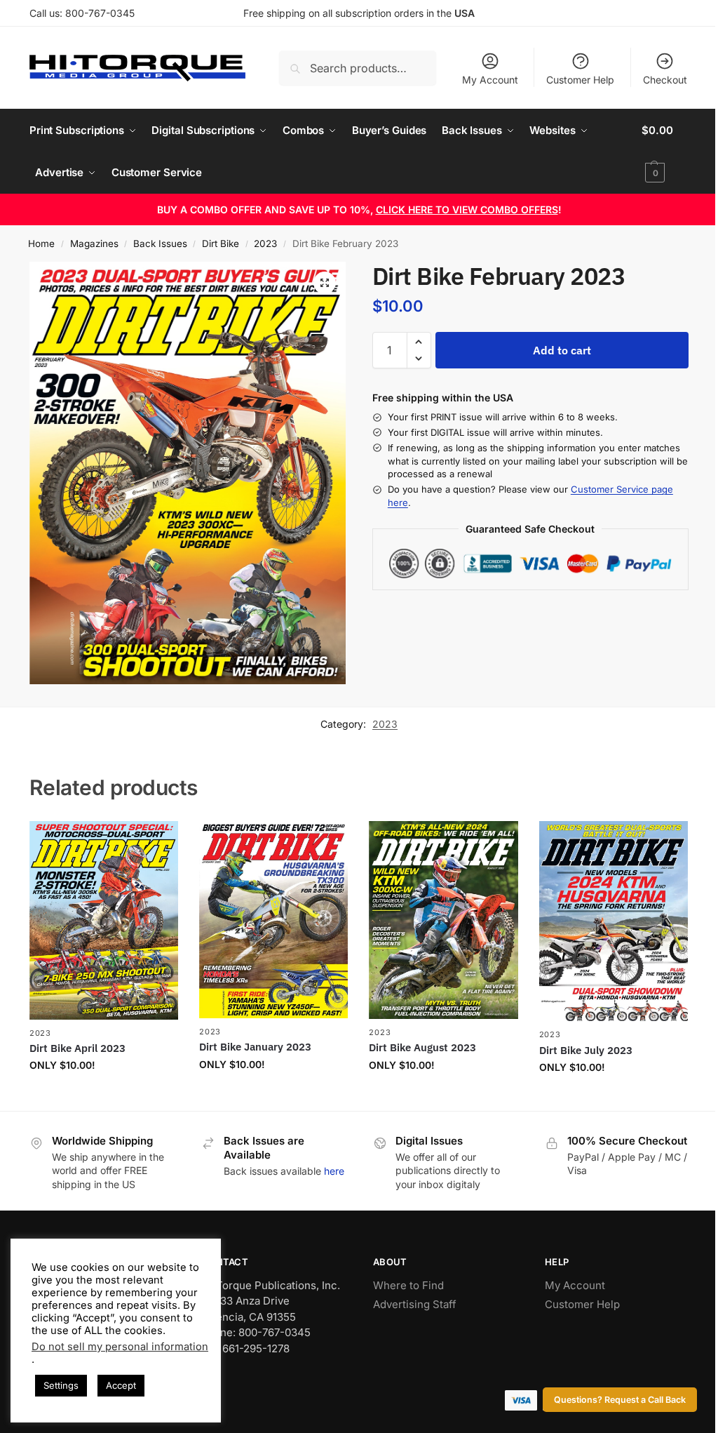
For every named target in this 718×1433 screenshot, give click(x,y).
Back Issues (160, 243)
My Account (490, 80)
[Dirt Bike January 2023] (273, 919)
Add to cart (562, 350)
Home (41, 243)
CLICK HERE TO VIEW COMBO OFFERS (467, 209)
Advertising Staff (414, 1304)
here (334, 1171)
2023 (265, 243)
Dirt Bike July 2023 (585, 1050)
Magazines (94, 243)
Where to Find (408, 1285)
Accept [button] (121, 1385)
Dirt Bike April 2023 (77, 1048)
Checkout (665, 80)
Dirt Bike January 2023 (255, 1046)
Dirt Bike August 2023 (422, 1047)
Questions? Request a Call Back (620, 1399)
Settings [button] (61, 1385)
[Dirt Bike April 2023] (103, 920)
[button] (665, 151)
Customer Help (580, 80)
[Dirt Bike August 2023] (443, 920)
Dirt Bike (220, 243)
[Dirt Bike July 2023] (613, 921)
